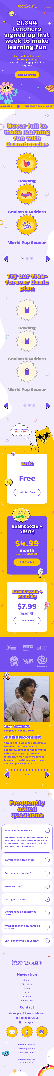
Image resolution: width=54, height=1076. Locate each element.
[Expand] (47, 860)
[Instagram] (42, 1032)
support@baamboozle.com (29, 1013)
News (27, 988)
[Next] (48, 258)
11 (38, 770)
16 (28, 774)
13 (44, 770)
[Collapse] (47, 830)
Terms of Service (27, 1044)
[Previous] (5, 258)
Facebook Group (29, 1017)
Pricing (27, 996)
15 (25, 774)
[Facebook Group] (27, 1031)
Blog (26, 992)
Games (27, 980)
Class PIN (27, 984)
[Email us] (12, 1031)
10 (35, 770)
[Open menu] (48, 6)
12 (41, 770)
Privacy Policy (27, 1048)
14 (47, 770)
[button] (27, 830)
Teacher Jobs (27, 1052)
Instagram (29, 1022)
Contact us (27, 1000)
